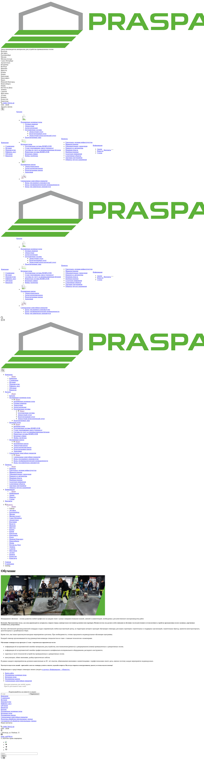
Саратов (12, 549)
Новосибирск (14, 541)
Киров (11, 531)
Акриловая (29, 172)
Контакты (107, 150)
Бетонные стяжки (31, 154)
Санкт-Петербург (15, 518)
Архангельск (14, 520)
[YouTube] (6, 750)
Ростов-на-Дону (15, 545)
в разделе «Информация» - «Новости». (56, 669)
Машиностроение (71, 144)
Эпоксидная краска (32, 166)
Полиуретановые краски (34, 170)
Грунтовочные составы (33, 130)
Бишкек (12, 554)
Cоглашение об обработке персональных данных (18, 721)
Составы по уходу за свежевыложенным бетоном (43, 150)
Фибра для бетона (31, 156)
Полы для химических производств (38, 187)
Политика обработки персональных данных (17, 719)
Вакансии (9, 156)
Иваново (12, 526)
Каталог (19, 112)
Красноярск (13, 535)
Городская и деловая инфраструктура (78, 142)
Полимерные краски (28, 164)
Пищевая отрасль (71, 150)
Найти (4, 756)
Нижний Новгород (16, 539)
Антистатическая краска (34, 168)
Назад (14, 376)
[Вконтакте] (6, 745)
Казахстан (13, 556)
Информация (97, 145)
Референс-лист (10, 152)
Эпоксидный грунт (36, 132)
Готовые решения (31, 124)
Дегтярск (12, 510)
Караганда (13, 558)
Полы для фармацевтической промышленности (42, 185)
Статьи (99, 153)
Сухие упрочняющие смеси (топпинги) (39, 148)
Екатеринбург (14, 512)
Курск (11, 537)
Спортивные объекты (73, 156)
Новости (100, 151)
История (8, 148)
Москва (12, 514)
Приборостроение (72, 152)
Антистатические (31, 128)
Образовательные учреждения (76, 146)
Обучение (9, 154)
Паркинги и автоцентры (74, 148)
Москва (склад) (14, 516)
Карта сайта (9, 673)
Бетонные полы (26, 144)
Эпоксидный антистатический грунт (42, 135)
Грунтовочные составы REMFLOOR (38, 146)
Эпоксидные (29, 126)
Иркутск (12, 528)
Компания (4, 142)
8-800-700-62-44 (8, 103)
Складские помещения (73, 154)
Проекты (64, 139)
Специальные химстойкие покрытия (34, 181)
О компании (9, 146)
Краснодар (13, 533)
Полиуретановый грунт (37, 134)
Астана (12, 552)
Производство (10, 150)
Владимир (13, 522)
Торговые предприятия (73, 158)
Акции (99, 149)
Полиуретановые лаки (33, 137)
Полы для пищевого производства (37, 183)
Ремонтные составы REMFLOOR (37, 152)
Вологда (12, 524)
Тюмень (12, 547)
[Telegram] (6, 747)
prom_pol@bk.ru (6, 736)
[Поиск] (2, 109)
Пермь (11, 543)
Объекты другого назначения (76, 159)
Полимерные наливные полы (31, 122)
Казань (11, 529)
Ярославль (13, 551)
